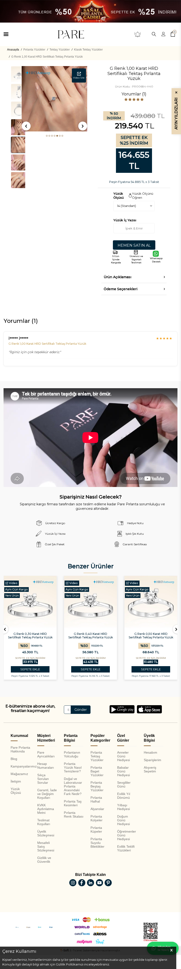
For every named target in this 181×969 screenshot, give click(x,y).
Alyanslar (97, 809)
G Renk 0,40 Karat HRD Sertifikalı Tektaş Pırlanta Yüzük (90, 635)
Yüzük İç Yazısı (124, 220)
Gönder (80, 710)
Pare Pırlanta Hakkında (20, 749)
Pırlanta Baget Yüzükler (96, 771)
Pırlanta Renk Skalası (73, 814)
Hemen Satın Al (134, 245)
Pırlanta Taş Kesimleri (73, 803)
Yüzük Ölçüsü (16, 791)
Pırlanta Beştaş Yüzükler (96, 786)
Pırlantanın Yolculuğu (72, 754)
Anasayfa (13, 49)
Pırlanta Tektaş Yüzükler (96, 756)
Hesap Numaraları (45, 765)
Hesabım (150, 752)
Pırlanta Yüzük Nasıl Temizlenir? (73, 767)
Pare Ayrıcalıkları (46, 754)
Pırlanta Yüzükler (34, 49)
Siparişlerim (152, 760)
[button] (47, 136)
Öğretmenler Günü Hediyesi (126, 835)
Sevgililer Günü (124, 784)
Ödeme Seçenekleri (120, 289)
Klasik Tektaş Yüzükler (88, 49)
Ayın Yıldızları (176, 110)
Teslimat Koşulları (43, 822)
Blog (14, 759)
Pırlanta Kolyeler (96, 818)
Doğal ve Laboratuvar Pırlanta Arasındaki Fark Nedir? (73, 786)
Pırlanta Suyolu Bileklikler (97, 842)
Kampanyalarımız (20, 766)
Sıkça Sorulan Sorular (43, 778)
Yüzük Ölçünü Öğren (142, 195)
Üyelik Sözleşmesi (45, 833)
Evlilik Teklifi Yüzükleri (126, 848)
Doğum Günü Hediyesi (123, 820)
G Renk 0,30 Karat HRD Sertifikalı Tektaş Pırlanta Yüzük (30, 635)
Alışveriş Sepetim (150, 769)
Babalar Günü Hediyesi (123, 771)
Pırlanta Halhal (96, 799)
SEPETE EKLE (30, 669)
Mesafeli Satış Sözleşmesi (45, 846)
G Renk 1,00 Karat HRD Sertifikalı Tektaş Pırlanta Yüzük (47, 56)
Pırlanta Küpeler (96, 829)
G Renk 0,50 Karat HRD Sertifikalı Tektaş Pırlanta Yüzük (151, 635)
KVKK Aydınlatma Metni (45, 809)
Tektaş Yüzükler (59, 49)
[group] (54, 98)
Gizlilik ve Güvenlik (44, 859)
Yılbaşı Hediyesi (123, 807)
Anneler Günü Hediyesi (123, 756)
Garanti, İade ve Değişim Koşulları (47, 793)
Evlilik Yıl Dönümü (123, 795)
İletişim (16, 781)
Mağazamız (19, 774)
